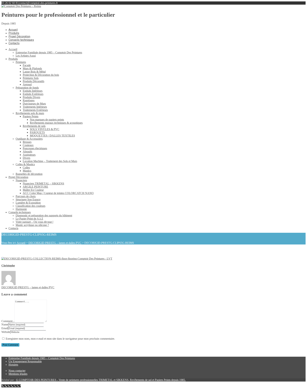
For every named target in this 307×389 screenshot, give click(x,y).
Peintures (21, 62)
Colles (26, 167)
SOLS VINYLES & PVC (44, 129)
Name (4, 324)
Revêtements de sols (34, 125)
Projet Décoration (18, 177)
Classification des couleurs (30, 205)
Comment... (8, 321)
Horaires (13, 364)
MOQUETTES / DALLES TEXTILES (52, 135)
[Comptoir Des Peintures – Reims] (21, 6)
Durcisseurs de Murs (34, 103)
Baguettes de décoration (29, 173)
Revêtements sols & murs (30, 113)
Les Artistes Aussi (26, 55)
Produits (13, 58)
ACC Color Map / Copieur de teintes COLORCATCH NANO (58, 193)
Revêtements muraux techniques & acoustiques (56, 122)
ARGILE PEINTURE (35, 186)
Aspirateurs (29, 154)
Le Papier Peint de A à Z (29, 218)
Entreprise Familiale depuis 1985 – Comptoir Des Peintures (49, 52)
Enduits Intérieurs (32, 90)
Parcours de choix (26, 196)
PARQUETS (37, 132)
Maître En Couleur (33, 189)
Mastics (27, 170)
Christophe (8, 265)
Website (5, 331)
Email (4, 328)
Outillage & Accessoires (29, 138)
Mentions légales (18, 373)
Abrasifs (27, 151)
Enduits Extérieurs (33, 94)
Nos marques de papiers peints (47, 119)
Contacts (13, 228)
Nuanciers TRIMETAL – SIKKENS (43, 183)
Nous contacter (17, 370)
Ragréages (28, 100)
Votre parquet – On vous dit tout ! (34, 221)
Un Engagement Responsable (25, 361)
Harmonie (21, 209)
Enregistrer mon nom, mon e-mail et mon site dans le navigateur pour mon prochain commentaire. (60, 338)
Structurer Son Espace (28, 199)
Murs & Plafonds (32, 68)
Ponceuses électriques (35, 148)
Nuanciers (21, 180)
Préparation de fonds (27, 87)
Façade (27, 65)
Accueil (13, 49)
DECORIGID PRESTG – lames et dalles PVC (54, 242)
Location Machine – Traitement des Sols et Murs (50, 161)
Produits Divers (31, 97)
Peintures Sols (31, 78)
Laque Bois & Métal (34, 71)
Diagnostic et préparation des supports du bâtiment (44, 215)
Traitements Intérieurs (35, 106)
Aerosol (27, 84)
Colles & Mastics (25, 164)
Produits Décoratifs (33, 81)
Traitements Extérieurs (35, 109)
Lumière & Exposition (28, 202)
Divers (26, 157)
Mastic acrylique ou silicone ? (32, 225)
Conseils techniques (20, 212)
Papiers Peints (30, 116)
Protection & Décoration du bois (41, 74)
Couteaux (28, 145)
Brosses (27, 141)
